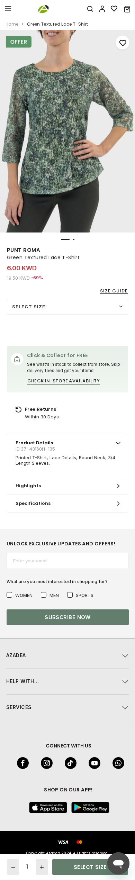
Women (24, 595)
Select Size (28, 306)
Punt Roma (23, 250)
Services (19, 707)
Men (54, 595)
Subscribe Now (68, 617)
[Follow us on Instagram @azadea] (44, 763)
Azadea (16, 655)
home (12, 24)
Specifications (33, 503)
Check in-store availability (63, 381)
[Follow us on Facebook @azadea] (21, 763)
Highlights (28, 486)
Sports (84, 595)
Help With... (22, 681)
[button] (127, 9)
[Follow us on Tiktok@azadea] (68, 763)
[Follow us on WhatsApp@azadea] (116, 763)
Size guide (114, 290)
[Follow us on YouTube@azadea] (92, 763)
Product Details (34, 443)
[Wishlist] (114, 9)
